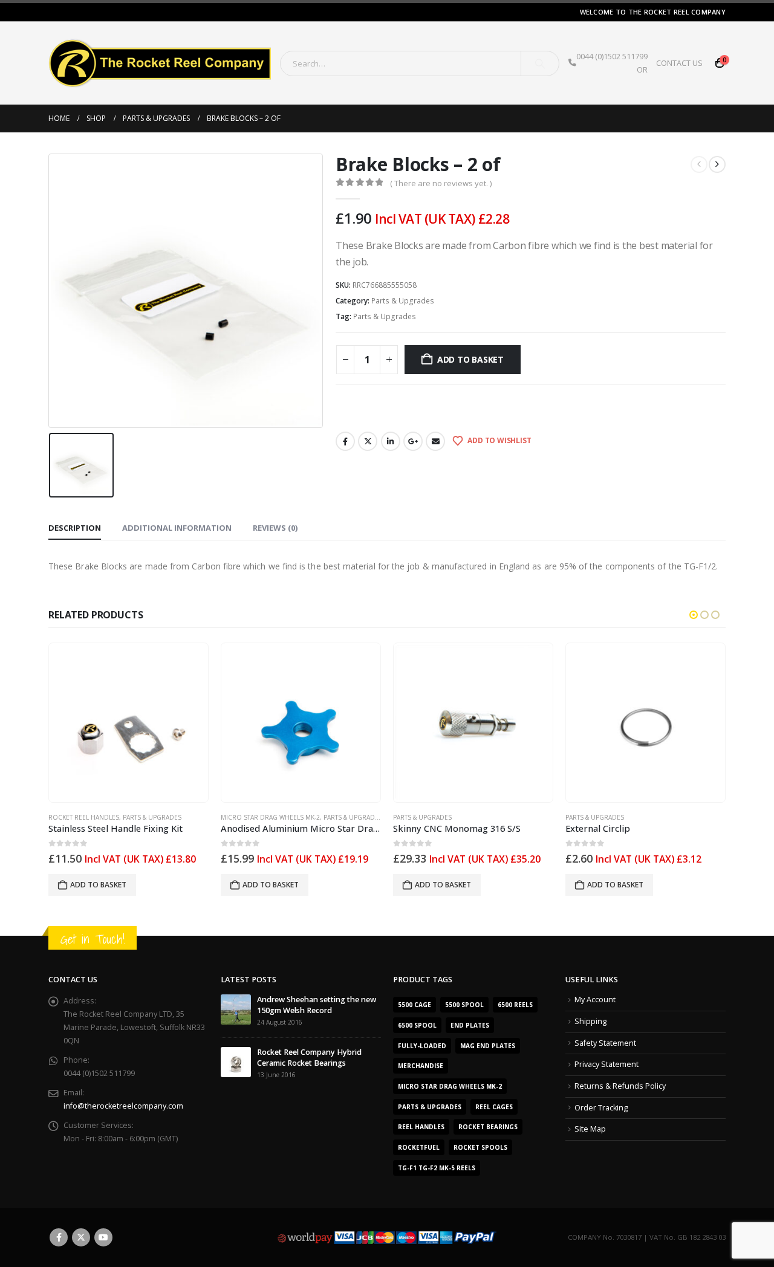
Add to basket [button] (98, 885)
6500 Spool (417, 1025)
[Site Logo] (159, 63)
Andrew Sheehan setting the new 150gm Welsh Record (316, 1005)
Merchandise (420, 1065)
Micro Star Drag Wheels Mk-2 (270, 817)
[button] (693, 615)
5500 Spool (464, 1004)
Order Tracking (601, 1108)
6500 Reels (515, 1004)
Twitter (367, 441)
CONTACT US (679, 63)
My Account (595, 999)
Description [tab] (74, 527)
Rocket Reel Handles (83, 817)
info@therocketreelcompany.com (123, 1106)
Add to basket (470, 359)
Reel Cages (494, 1107)
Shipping (590, 1021)
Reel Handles (421, 1127)
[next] (717, 164)
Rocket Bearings (488, 1127)
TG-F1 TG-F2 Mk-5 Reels (436, 1168)
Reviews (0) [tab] (275, 527)
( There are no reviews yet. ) (441, 183)
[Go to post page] (236, 1009)
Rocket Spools (480, 1147)
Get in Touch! (92, 939)
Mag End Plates (487, 1046)
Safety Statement (605, 1043)
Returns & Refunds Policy (620, 1086)
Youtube (103, 1237)
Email (435, 441)
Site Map (590, 1129)
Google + (413, 441)
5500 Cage (414, 1004)
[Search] (540, 63)
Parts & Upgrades (402, 301)
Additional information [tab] (177, 527)
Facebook (345, 441)
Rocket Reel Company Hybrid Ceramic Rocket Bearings (309, 1057)
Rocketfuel (419, 1147)
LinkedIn (390, 441)
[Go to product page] (128, 722)
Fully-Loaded (422, 1046)
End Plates (469, 1025)
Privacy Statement (606, 1064)
